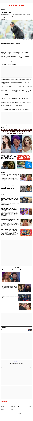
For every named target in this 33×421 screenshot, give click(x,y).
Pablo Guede (9, 125)
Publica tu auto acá (16, 365)
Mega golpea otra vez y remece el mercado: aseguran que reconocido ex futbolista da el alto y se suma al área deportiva (14, 329)
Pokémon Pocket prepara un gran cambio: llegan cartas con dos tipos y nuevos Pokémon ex (9, 209)
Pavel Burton (4, 19)
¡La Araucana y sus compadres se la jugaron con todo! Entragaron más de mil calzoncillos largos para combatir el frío (10, 296)
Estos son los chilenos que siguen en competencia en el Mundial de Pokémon (10, 230)
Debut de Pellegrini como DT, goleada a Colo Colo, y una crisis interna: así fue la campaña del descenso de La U (10, 187)
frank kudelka (16, 125)
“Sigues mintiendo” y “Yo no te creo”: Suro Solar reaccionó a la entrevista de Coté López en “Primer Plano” (10, 176)
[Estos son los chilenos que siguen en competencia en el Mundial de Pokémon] (26, 232)
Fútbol (5, 125)
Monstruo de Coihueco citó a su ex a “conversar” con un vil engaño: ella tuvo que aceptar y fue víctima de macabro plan (8, 158)
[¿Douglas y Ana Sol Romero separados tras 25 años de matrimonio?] (25, 306)
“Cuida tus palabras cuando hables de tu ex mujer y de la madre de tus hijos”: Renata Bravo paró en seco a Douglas (9, 287)
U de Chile (12, 125)
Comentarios (8, 41)
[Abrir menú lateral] (1, 5)
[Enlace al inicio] (16, 268)
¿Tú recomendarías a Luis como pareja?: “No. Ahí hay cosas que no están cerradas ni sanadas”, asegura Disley (16, 270)
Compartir (3, 41)
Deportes (3, 9)
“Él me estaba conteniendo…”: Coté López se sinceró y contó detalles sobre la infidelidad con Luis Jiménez (10, 221)
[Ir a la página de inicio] (16, 5)
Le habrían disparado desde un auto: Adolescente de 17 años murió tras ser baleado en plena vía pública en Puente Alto (9, 199)
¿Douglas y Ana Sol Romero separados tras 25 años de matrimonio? (10, 305)
